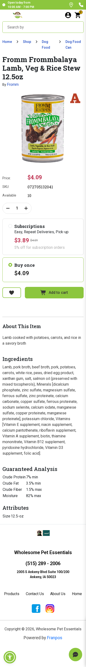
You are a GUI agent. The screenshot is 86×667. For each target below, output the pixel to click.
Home (7, 42)
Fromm (13, 84)
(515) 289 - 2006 (43, 563)
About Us (57, 594)
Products (11, 594)
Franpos (54, 637)
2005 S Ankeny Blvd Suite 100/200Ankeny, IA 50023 (43, 574)
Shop (27, 42)
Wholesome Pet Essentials (43, 552)
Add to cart (58, 292)
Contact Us (35, 594)
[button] (10, 657)
